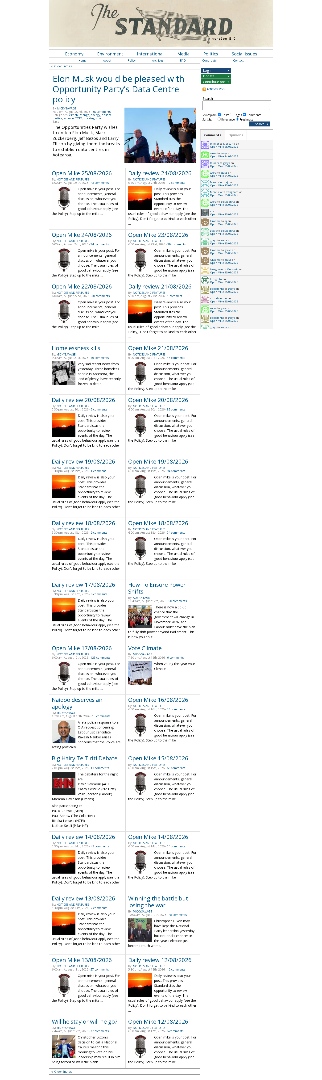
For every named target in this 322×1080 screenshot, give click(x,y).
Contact (238, 61)
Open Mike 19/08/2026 (158, 461)
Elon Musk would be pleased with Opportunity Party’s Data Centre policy (118, 89)
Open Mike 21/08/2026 (158, 348)
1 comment (174, 296)
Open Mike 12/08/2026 (158, 1021)
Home (82, 61)
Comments (254, 115)
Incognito (216, 279)
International (150, 54)
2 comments (99, 409)
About (107, 61)
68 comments (101, 112)
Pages (238, 115)
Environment (110, 54)
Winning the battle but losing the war (158, 901)
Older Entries (63, 66)
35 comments (176, 409)
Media (183, 54)
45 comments (100, 846)
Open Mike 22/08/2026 (82, 286)
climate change (79, 115)
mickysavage (66, 108)
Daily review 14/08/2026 (83, 837)
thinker (214, 143)
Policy (132, 61)
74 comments (100, 244)
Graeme (215, 221)
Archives (158, 61)
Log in (207, 70)
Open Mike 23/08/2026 (158, 235)
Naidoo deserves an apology (77, 703)
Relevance (228, 119)
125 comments (101, 658)
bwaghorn (232, 192)
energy (95, 115)
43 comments (100, 183)
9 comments (99, 533)
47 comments (176, 358)
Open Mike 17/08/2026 (82, 648)
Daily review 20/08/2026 (83, 400)
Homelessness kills (76, 348)
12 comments (176, 183)
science (69, 118)
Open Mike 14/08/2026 (158, 837)
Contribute (209, 61)
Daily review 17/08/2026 (83, 584)
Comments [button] (212, 135)
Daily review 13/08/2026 (83, 898)
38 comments (176, 244)
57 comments (100, 969)
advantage (141, 598)
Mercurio (229, 143)
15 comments (101, 716)
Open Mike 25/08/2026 (82, 173)
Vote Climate (145, 648)
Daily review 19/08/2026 (83, 461)
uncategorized (93, 118)
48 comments (178, 915)
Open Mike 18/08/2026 (158, 523)
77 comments (100, 1031)
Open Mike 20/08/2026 (158, 400)
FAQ (183, 61)
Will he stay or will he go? (84, 1021)
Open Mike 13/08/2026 (82, 960)
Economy (74, 54)
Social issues (244, 54)
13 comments (100, 768)
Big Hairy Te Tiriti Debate (84, 758)
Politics (210, 54)
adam (213, 211)
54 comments (176, 846)
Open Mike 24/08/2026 (82, 235)
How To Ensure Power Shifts (157, 588)
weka (213, 153)
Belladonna (228, 201)
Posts (225, 115)
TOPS (79, 118)
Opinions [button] (235, 135)
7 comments (99, 908)
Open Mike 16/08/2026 (158, 699)
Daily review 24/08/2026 (160, 173)
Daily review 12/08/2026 (160, 960)
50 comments (178, 601)
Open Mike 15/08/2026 (158, 758)
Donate (209, 76)
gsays (224, 153)
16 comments (100, 358)
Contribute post (215, 82)
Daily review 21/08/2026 (160, 286)
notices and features (73, 179)
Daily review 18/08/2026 (83, 523)
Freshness (246, 119)
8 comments (99, 594)
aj (227, 182)
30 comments (100, 296)
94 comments (176, 471)
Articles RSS (216, 89)
